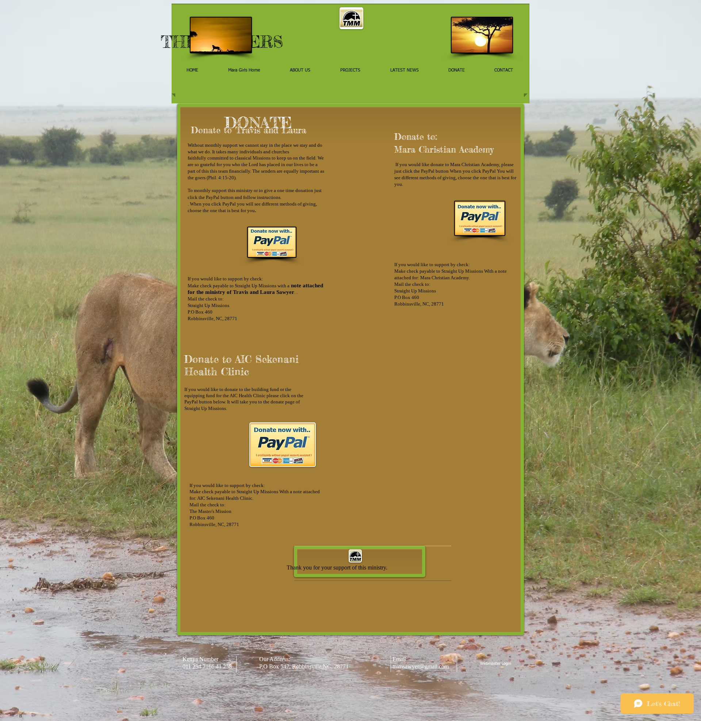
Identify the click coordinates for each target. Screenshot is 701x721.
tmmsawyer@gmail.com (420, 666)
